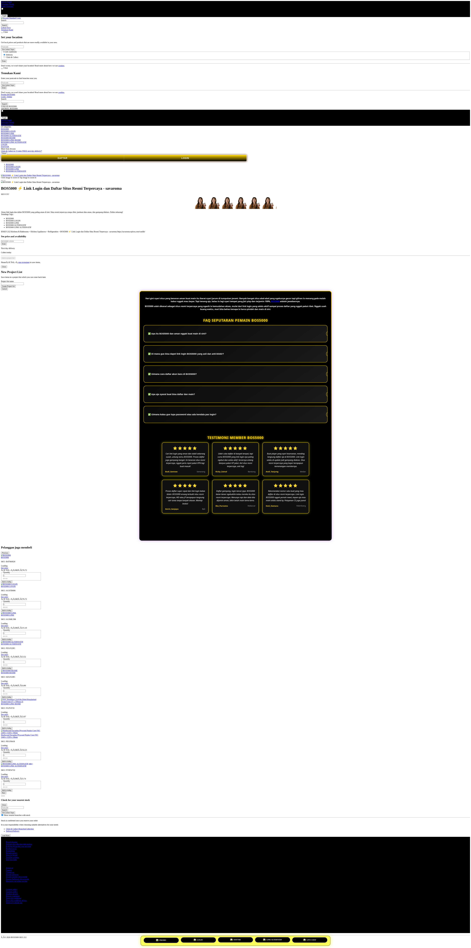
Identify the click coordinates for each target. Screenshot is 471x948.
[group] (2, 815)
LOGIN (4, 144)
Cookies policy (12, 892)
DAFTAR (5, 147)
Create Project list (8, 286)
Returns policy (11, 853)
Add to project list (8, 258)
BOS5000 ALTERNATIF (11, 136)
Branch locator (11, 842)
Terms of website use (14, 903)
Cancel (4, 289)
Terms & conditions (13, 898)
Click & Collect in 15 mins (11, 151)
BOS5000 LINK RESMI (11, 140)
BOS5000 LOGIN (8, 131)
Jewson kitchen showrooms (16, 877)
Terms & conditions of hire (16, 901)
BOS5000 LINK (7, 133)
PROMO (162, 940)
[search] (12, 22)
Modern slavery (12, 894)
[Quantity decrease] (6, 578)
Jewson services (12, 875)
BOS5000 (5, 129)
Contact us (10, 872)
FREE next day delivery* (32, 151)
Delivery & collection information (19, 844)
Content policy (11, 889)
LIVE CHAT (311, 940)
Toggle (4, 16)
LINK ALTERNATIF (274, 940)
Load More (5, 835)
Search (3, 20)
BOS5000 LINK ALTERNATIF (13, 142)
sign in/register (24, 262)
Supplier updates (12, 857)
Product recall (11, 849)
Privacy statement (13, 896)
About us (9, 868)
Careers (9, 870)
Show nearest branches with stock (17, 815)
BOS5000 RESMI (8, 138)
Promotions (10, 851)
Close (4, 153)
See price (4, 568)
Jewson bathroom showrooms (17, 879)
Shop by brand (11, 855)
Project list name (7, 281)
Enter (4, 244)
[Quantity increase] (4, 578)
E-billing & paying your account (18, 846)
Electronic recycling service (16, 881)
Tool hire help (11, 860)
